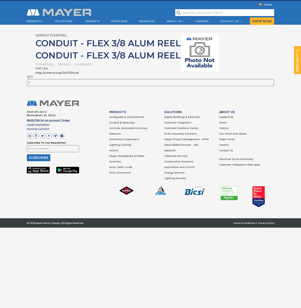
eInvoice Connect (38, 128)
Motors (113, 150)
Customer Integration (177, 122)
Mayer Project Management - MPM (186, 139)
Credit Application (38, 124)
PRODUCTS (117, 112)
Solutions (63, 21)
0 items (268, 4)
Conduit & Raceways (122, 122)
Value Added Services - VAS (181, 144)
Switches (115, 161)
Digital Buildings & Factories (182, 117)
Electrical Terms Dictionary (236, 159)
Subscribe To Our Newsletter (46, 142)
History (223, 128)
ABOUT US (227, 112)
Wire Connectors (120, 172)
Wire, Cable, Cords (120, 167)
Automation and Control (179, 167)
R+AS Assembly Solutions (180, 133)
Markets (93, 21)
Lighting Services (175, 178)
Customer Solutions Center (181, 128)
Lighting (114, 144)
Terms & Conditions (244, 223)
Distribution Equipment (124, 139)
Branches (147, 21)
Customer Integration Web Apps (239, 164)
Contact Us (229, 21)
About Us (174, 21)
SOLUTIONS (173, 112)
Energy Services (174, 172)
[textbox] (224, 12)
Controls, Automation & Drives (128, 128)
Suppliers (119, 21)
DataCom (115, 133)
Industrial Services (176, 156)
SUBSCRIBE (38, 158)
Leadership (226, 117)
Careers (202, 21)
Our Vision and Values (233, 133)
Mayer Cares (227, 139)
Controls (125, 144)
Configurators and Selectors (126, 117)
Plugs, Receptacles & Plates (126, 156)
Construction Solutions (178, 161)
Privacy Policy (266, 223)
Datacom (170, 150)
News (222, 122)
